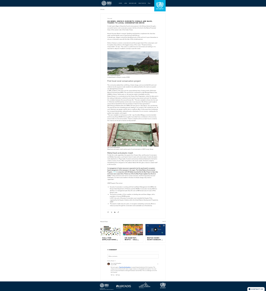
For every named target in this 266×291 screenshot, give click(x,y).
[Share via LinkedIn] (114, 212)
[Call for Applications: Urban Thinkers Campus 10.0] (111, 229)
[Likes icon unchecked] (111, 275)
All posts (102, 9)
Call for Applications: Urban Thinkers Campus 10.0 (110, 238)
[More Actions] (158, 264)
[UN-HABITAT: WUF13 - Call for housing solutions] (133, 229)
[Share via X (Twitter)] (111, 212)
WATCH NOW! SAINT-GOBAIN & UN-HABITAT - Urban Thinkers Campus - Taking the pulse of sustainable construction (155, 238)
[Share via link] (118, 212)
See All (164, 221)
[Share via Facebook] (108, 212)
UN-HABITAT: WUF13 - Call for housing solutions (131, 238)
